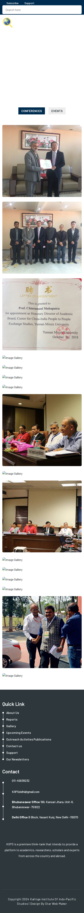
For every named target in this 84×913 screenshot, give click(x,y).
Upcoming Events (18, 732)
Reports (11, 719)
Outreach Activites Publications (28, 739)
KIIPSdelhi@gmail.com (25, 791)
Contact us (14, 746)
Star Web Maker (56, 903)
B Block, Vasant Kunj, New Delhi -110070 (45, 817)
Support (29, 3)
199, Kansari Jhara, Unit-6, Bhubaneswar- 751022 (43, 804)
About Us (12, 712)
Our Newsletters (17, 759)
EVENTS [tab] (57, 111)
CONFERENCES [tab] (31, 111)
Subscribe (12, 3)
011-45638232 (20, 780)
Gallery (11, 726)
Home (7, 74)
